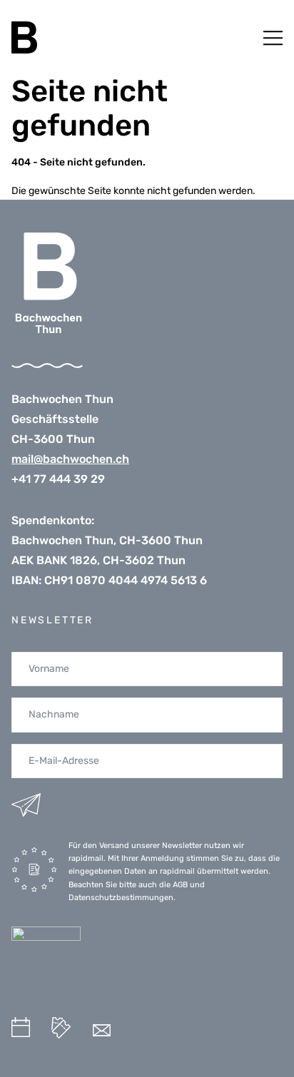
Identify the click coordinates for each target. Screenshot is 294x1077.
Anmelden (26, 805)
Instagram (140, 1031)
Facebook (173, 1029)
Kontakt (102, 1030)
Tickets (61, 1027)
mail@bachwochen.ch (70, 459)
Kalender (20, 1027)
